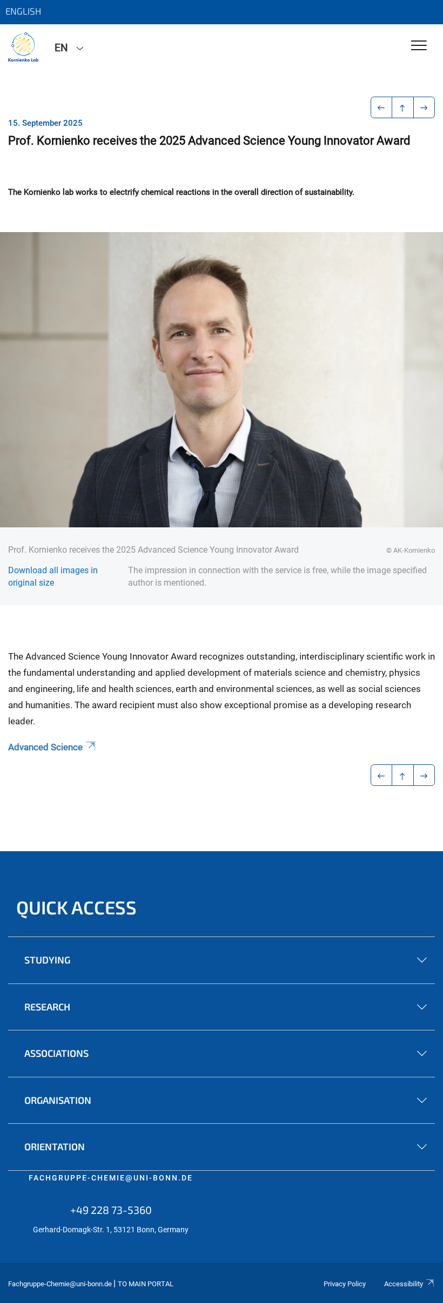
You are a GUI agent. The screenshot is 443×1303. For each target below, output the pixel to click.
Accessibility (403, 1284)
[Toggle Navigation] (419, 46)
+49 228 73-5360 (111, 1209)
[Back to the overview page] (403, 107)
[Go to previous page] (382, 107)
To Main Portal (145, 1284)
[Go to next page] (424, 107)
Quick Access (76, 907)
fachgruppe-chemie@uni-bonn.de (111, 1177)
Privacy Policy (345, 1284)
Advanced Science (45, 747)
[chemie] (23, 47)
